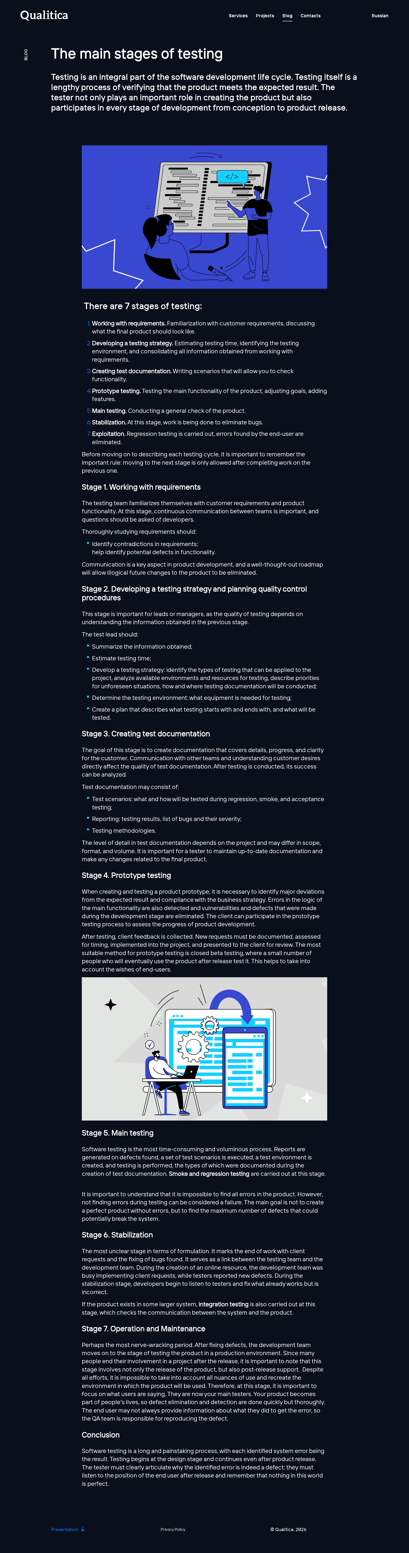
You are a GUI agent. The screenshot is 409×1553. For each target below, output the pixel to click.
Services (238, 15)
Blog (287, 15)
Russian (380, 15)
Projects (265, 15)
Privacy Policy (173, 1529)
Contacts (311, 15)
